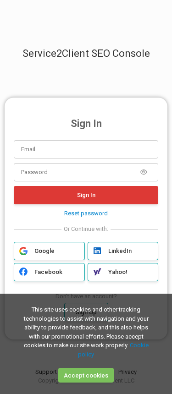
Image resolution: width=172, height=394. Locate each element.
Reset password (86, 213)
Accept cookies (86, 375)
